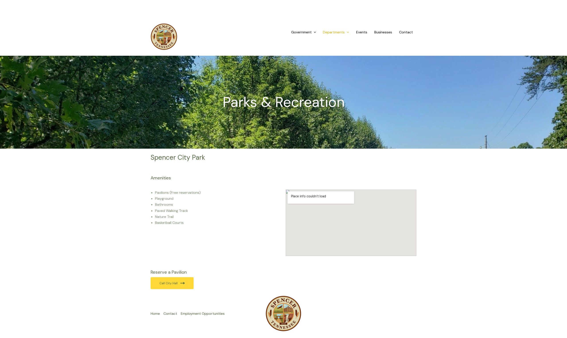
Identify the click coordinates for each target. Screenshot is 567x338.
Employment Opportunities (203, 313)
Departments (334, 32)
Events (361, 32)
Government (301, 32)
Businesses (383, 32)
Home (155, 313)
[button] (314, 32)
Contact (406, 32)
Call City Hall (168, 283)
